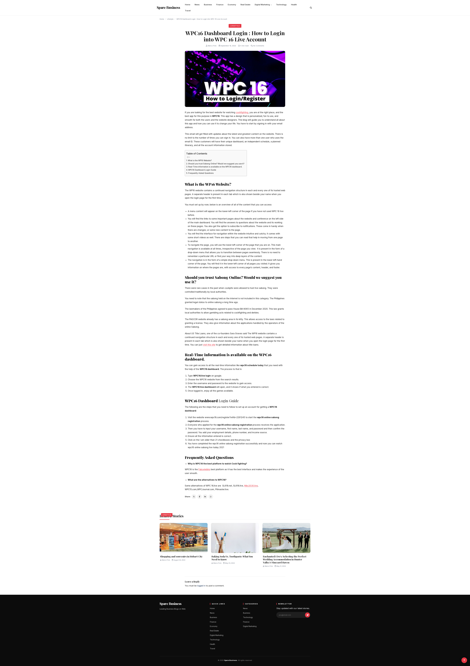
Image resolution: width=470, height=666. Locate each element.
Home (187, 4)
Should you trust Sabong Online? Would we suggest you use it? (216, 164)
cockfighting (242, 112)
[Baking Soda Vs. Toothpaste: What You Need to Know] (235, 538)
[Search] (310, 7)
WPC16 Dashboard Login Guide (202, 170)
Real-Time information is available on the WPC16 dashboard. (215, 167)
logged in (201, 585)
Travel (188, 10)
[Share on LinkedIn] (205, 496)
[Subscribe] (307, 614)
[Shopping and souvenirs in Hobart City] (184, 538)
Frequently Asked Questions (201, 173)
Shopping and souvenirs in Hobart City (181, 556)
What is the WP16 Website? (200, 160)
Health (294, 4)
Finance (219, 4)
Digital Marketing (262, 4)
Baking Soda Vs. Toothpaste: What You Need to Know (232, 558)
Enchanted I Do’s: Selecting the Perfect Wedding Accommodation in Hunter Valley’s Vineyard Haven (284, 559)
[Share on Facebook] (199, 496)
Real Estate (245, 4)
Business (208, 4)
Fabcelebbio (204, 469)
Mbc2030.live (251, 485)
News (197, 4)
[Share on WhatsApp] (210, 496)
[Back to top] (464, 660)
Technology (281, 4)
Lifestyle (170, 19)
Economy (232, 4)
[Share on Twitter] (194, 496)
